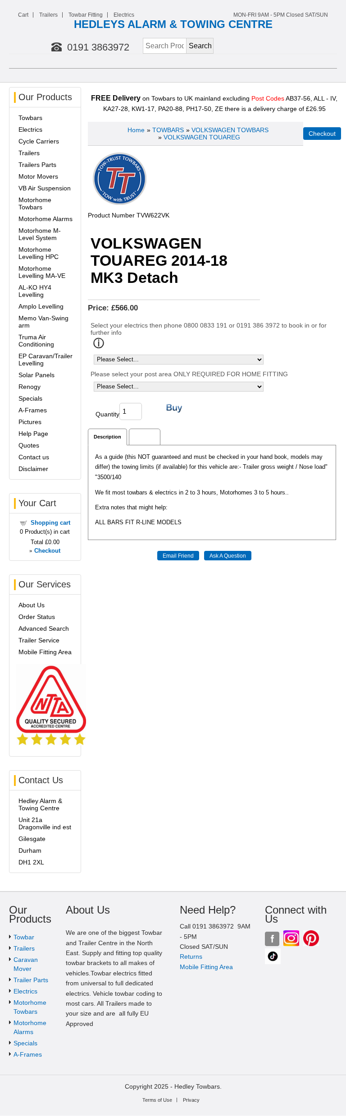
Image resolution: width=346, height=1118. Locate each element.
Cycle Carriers (38, 141)
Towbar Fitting (85, 15)
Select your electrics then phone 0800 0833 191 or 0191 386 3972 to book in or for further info (209, 329)
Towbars (30, 117)
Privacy (191, 1100)
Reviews (145, 436)
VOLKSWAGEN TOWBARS (230, 130)
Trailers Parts (37, 164)
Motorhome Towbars (34, 203)
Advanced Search (43, 628)
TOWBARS (168, 130)
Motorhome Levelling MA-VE (41, 272)
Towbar (24, 937)
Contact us (33, 457)
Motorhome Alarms (45, 218)
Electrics (124, 15)
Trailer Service (38, 640)
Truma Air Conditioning (36, 340)
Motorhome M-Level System (39, 234)
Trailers (48, 15)
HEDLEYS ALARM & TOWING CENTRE (173, 24)
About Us (31, 605)
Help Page (33, 433)
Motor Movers (38, 176)
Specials (30, 398)
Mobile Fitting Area (45, 652)
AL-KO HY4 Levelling (34, 291)
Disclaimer (33, 468)
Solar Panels (36, 375)
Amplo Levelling (41, 306)
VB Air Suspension (44, 188)
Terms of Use (157, 1100)
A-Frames (32, 410)
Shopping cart (50, 522)
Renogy (29, 386)
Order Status (36, 616)
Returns (191, 956)
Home (136, 130)
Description (107, 436)
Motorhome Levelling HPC (38, 253)
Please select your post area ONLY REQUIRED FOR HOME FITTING (189, 374)
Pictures (29, 421)
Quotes (28, 445)
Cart (23, 15)
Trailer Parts (31, 980)
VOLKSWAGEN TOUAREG (202, 137)
